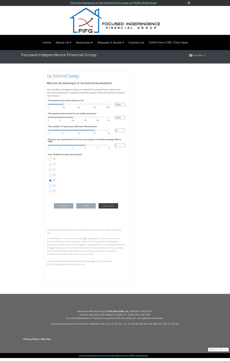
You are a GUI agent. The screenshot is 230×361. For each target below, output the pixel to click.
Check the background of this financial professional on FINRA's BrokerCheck (113, 2)
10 (54, 159)
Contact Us (136, 42)
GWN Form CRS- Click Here (168, 42)
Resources (83, 42)
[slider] (79, 104)
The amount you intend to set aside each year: (72, 113)
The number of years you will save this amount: (72, 126)
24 (54, 175)
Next (86, 205)
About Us (62, 42)
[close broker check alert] (189, 3)
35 (54, 185)
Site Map (46, 339)
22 (54, 169)
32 (54, 180)
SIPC (150, 311)
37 (54, 191)
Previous (63, 205)
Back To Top (217, 349)
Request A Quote (109, 42)
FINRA (143, 311)
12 (54, 164)
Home (46, 42)
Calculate (108, 205)
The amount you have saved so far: (66, 100)
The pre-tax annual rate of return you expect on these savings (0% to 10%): (84, 140)
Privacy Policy (31, 339)
